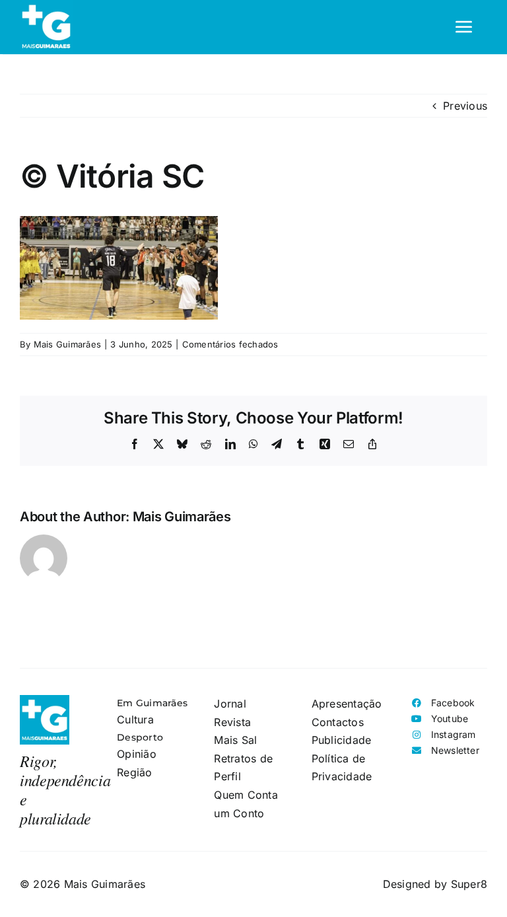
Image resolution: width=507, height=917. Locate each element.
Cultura (135, 719)
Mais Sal (235, 740)
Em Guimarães (152, 703)
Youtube (450, 718)
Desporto (140, 737)
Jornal (230, 703)
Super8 (469, 884)
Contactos (338, 722)
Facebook (453, 702)
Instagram (453, 734)
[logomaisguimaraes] (44, 700)
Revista (232, 722)
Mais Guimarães (67, 344)
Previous (465, 105)
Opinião (136, 753)
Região (134, 772)
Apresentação (347, 703)
